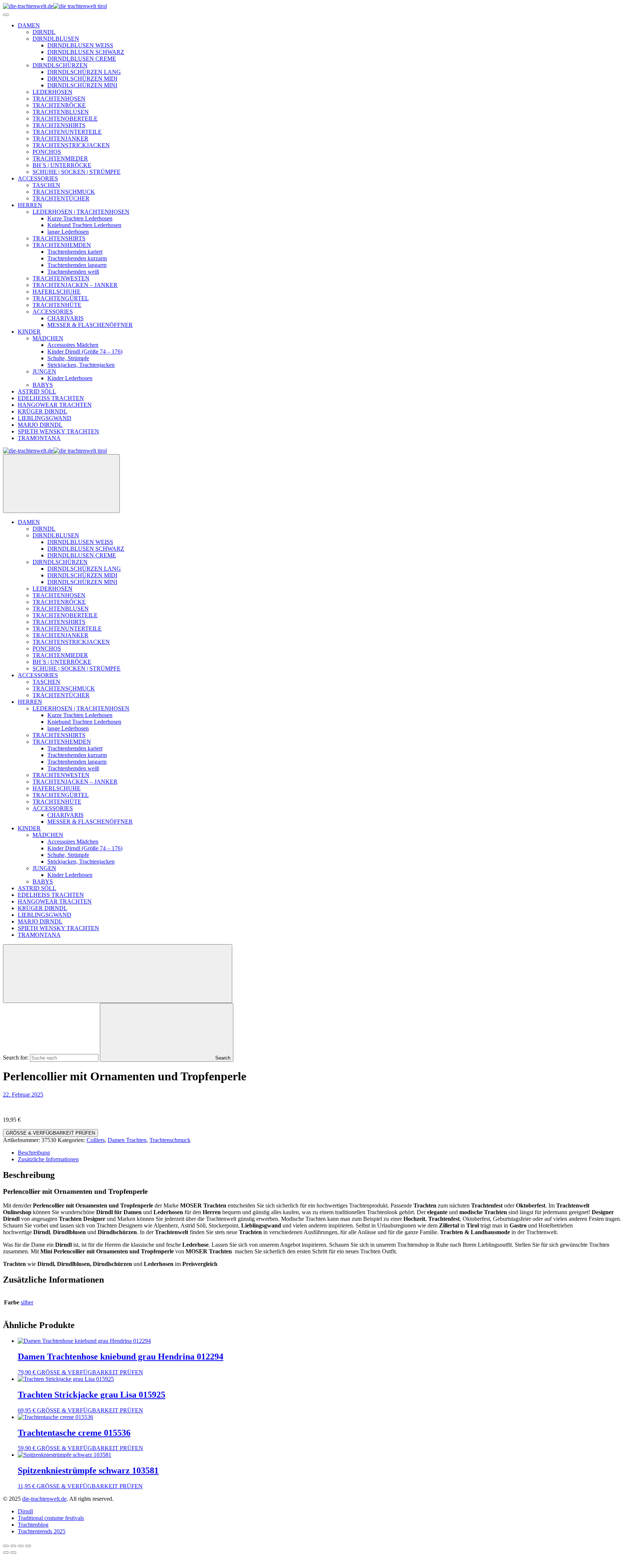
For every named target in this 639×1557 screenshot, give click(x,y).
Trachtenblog (33, 1524)
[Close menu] (61, 483)
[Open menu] (6, 15)
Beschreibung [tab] (34, 1152)
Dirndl (25, 1511)
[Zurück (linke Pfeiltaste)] (6, 1552)
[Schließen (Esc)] (28, 1546)
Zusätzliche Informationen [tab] (48, 1159)
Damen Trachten (127, 1140)
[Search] (117, 973)
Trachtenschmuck (169, 1140)
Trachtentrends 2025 (41, 1531)
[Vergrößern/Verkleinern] (6, 1546)
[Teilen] (21, 1546)
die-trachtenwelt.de (44, 1499)
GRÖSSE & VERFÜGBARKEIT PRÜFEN (50, 1133)
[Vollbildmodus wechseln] (13, 1546)
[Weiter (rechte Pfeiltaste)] (13, 1552)
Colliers (96, 1140)
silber (27, 1302)
